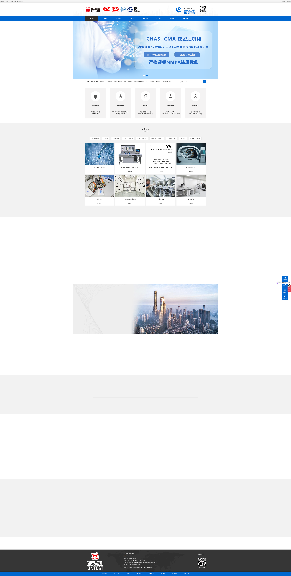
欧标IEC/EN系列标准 (139, 81)
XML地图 (149, 567)
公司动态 (138, 501)
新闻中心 (118, 18)
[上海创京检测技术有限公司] (112, 10)
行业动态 (152, 501)
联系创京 (158, 18)
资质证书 (108, 327)
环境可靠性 (109, 81)
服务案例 (145, 18)
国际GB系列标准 (118, 81)
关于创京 (284, 1)
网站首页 (91, 18)
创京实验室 (120, 327)
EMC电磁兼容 (94, 81)
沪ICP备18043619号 (142, 567)
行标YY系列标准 (128, 81)
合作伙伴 (185, 18)
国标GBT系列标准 (167, 81)
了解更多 (83, 327)
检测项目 (131, 18)
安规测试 (102, 81)
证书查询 (289, 1)
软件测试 (158, 81)
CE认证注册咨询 (150, 81)
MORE (145, 218)
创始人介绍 (95, 327)
